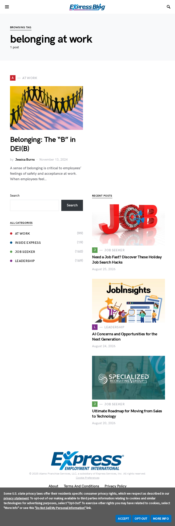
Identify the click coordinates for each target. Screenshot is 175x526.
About (53, 486)
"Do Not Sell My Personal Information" (60, 508)
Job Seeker (25, 252)
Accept (123, 518)
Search (15, 196)
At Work (22, 234)
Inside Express (28, 243)
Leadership (25, 261)
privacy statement (16, 498)
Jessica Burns (25, 160)
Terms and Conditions (81, 486)
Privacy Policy (115, 486)
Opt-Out (141, 518)
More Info (161, 518)
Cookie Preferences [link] (87, 478)
